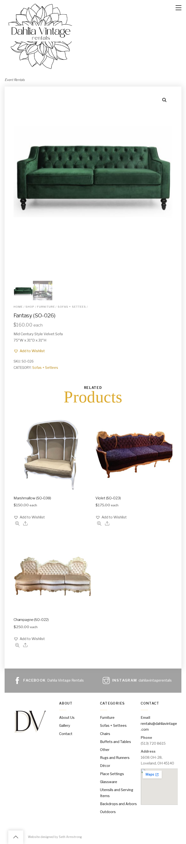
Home (18, 306)
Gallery (64, 725)
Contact (65, 734)
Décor (105, 766)
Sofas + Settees (72, 306)
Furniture (46, 306)
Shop (30, 306)
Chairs (105, 734)
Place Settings (112, 774)
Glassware (108, 782)
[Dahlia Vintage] (41, 70)
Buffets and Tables (115, 742)
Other (104, 750)
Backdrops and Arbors (118, 804)
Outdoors (108, 812)
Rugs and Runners (115, 758)
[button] (29, 351)
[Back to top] (15, 837)
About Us (67, 717)
